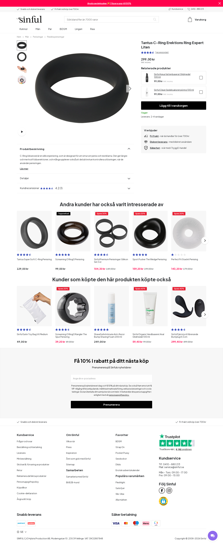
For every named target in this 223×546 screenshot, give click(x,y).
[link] (19, 36)
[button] (219, 3)
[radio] (142, 52)
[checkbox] (201, 77)
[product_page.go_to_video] (22, 131)
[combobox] (108, 19)
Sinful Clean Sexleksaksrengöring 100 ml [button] (174, 89)
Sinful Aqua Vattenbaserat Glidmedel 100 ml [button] (172, 75)
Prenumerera (111, 404)
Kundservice (177, 9)
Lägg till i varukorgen (174, 105)
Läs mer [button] (24, 168)
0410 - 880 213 (197, 9)
